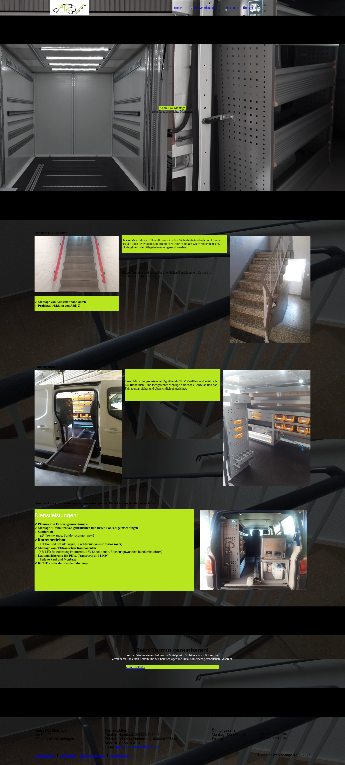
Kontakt (248, 7)
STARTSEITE (45, 755)
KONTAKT (67, 755)
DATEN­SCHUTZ (92, 755)
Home (178, 7)
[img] (69, 14)
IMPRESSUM (120, 755)
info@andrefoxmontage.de (137, 747)
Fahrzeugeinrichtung (202, 7)
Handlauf (229, 7)
